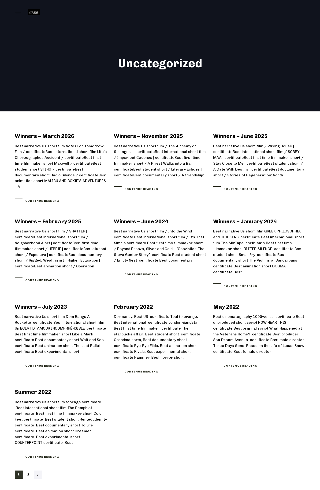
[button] (18, 12)
